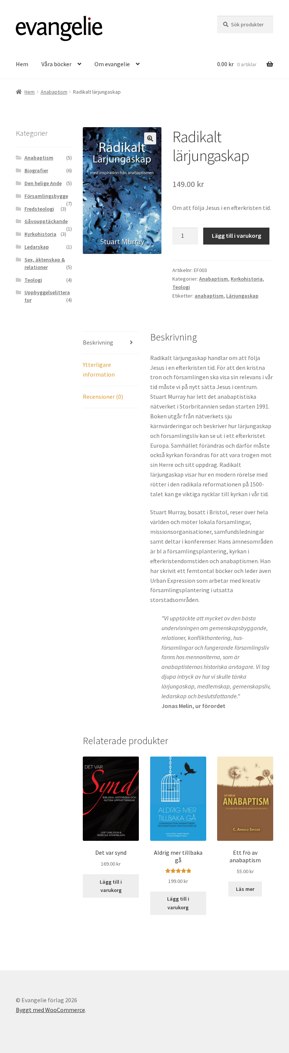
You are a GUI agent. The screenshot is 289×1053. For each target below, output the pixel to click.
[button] (150, 138)
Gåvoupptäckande (46, 221)
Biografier (36, 170)
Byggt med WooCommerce (50, 1009)
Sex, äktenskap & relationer (44, 263)
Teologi (181, 287)
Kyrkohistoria (247, 278)
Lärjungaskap (242, 295)
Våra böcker (56, 64)
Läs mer (245, 889)
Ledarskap (36, 246)
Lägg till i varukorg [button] (111, 886)
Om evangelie (112, 64)
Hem (22, 64)
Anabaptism (54, 91)
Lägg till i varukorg (236, 235)
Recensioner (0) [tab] (103, 396)
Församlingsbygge (46, 196)
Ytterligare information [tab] (99, 369)
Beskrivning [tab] (98, 342)
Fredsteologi (39, 208)
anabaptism (209, 295)
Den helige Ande (43, 183)
